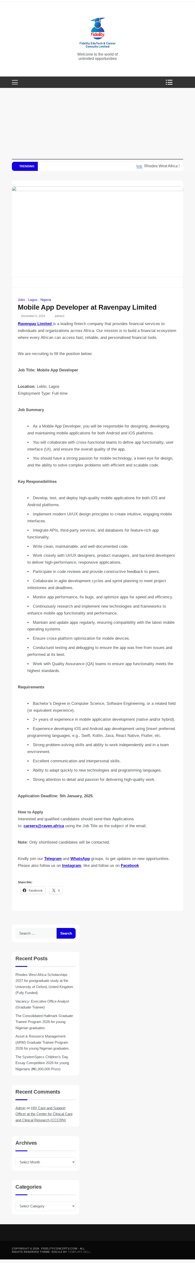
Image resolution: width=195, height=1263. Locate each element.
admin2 (59, 316)
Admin (20, 1108)
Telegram (53, 858)
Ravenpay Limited (35, 324)
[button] (171, 82)
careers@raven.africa (44, 826)
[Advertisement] (97, 126)
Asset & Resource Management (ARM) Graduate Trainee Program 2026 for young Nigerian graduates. (42, 1042)
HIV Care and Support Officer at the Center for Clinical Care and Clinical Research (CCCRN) (44, 1114)
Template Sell (79, 1251)
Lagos (32, 300)
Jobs (21, 300)
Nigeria (45, 300)
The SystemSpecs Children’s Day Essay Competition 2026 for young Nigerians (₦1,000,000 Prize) (42, 1063)
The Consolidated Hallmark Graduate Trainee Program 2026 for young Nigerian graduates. (44, 1022)
